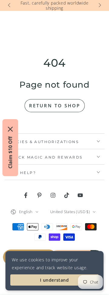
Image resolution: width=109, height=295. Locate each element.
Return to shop (54, 105)
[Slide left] (10, 5)
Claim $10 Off (10, 152)
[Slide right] (99, 5)
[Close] (10, 129)
